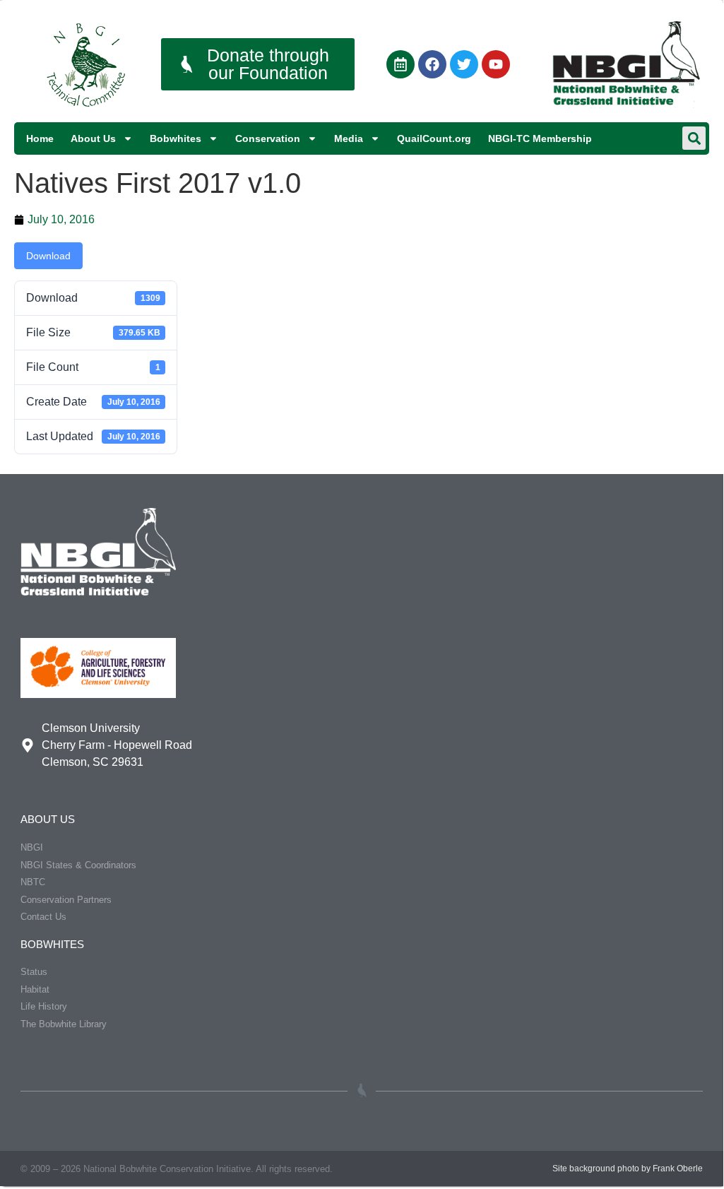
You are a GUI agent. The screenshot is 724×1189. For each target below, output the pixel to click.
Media (348, 138)
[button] (694, 138)
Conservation (267, 138)
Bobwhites (175, 138)
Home (40, 138)
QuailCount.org (434, 138)
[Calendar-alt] (400, 64)
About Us (93, 138)
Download (48, 255)
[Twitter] (464, 64)
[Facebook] (432, 64)
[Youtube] (496, 64)
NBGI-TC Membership (540, 138)
